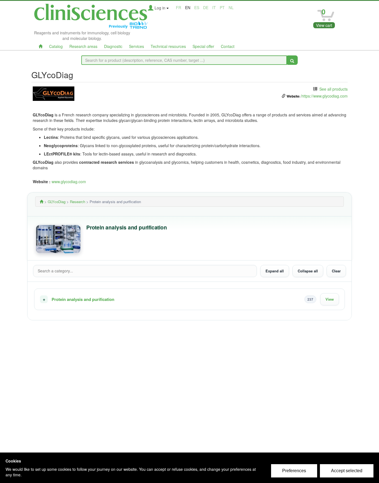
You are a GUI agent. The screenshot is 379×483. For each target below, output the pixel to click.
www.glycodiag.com (69, 181)
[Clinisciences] (41, 201)
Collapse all (308, 271)
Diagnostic (113, 46)
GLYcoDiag (56, 201)
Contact (227, 46)
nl (231, 7)
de (205, 7)
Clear (336, 271)
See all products (333, 89)
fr (178, 7)
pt (222, 7)
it (214, 7)
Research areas (83, 46)
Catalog (56, 46)
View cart (324, 25)
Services (136, 46)
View (329, 299)
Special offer (203, 46)
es (196, 7)
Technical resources (168, 46)
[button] (189, 299)
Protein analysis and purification (83, 299)
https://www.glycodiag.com (324, 96)
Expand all (275, 271)
